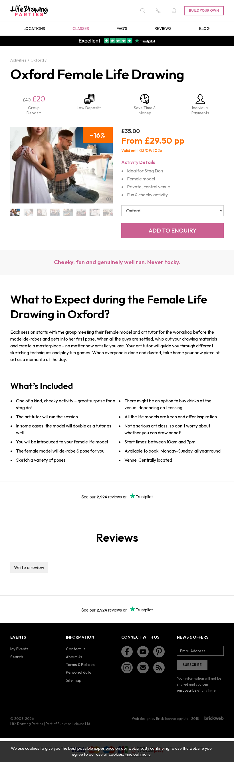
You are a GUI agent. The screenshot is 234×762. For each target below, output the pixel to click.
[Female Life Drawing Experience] (81, 212)
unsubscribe (186, 690)
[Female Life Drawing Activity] (41, 212)
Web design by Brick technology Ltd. (160, 718)
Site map (73, 680)
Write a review (29, 567)
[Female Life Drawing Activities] (28, 212)
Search (16, 656)
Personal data (78, 672)
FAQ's (122, 28)
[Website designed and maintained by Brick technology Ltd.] (214, 718)
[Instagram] (127, 667)
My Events (19, 648)
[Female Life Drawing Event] (54, 212)
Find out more (138, 754)
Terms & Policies (80, 664)
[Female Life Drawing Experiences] (94, 212)
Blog (204, 28)
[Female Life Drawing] (15, 212)
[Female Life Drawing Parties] (107, 212)
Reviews (163, 28)
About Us (74, 656)
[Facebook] (127, 651)
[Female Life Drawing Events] (68, 212)
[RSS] (159, 667)
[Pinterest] (159, 651)
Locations (34, 28)
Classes (80, 28)
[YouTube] (143, 651)
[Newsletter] (143, 667)
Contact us (76, 648)
